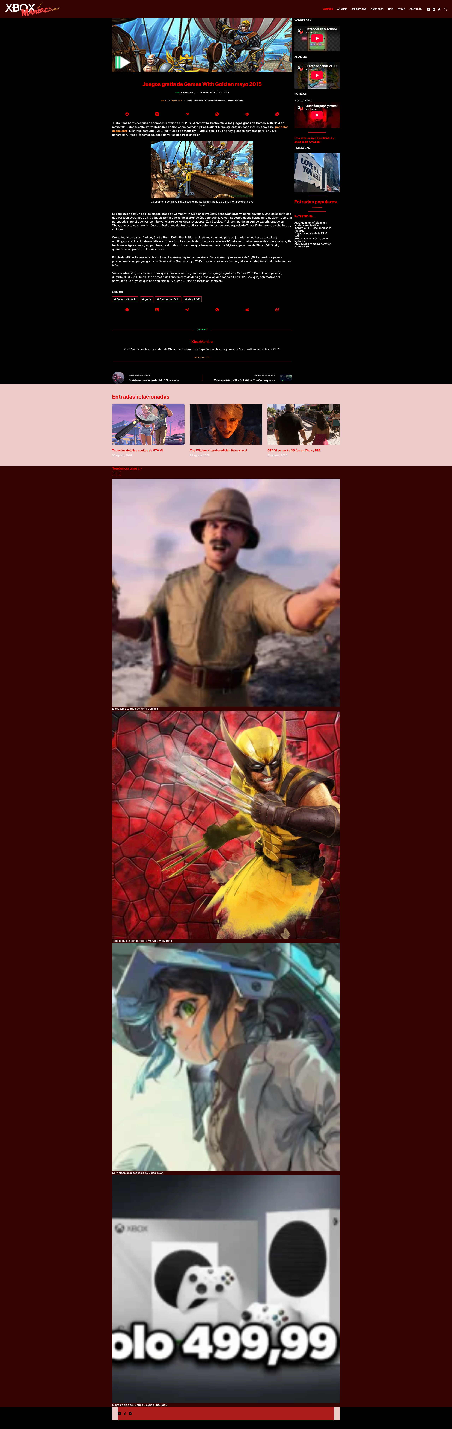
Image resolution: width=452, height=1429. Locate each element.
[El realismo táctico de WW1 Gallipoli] (226, 593)
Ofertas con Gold (168, 299)
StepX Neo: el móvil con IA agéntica (311, 240)
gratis (146, 299)
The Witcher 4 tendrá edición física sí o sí (218, 450)
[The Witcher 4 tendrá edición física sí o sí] (226, 424)
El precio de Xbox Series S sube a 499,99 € (139, 1405)
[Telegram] (187, 114)
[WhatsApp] (217, 114)
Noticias (328, 9)
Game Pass (377, 9)
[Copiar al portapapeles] (277, 114)
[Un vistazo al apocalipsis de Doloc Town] (226, 1057)
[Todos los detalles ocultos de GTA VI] (148, 424)
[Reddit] (247, 114)
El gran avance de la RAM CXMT (310, 235)
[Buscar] (445, 9)
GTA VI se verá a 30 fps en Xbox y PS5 (293, 450)
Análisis (342, 9)
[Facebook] (127, 114)
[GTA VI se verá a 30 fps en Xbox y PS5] (303, 424)
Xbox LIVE (192, 299)
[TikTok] (439, 9)
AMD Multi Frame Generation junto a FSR (312, 245)
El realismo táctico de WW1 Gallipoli (135, 708)
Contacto (415, 9)
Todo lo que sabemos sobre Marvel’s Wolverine (142, 940)
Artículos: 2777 (202, 357)
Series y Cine (359, 9)
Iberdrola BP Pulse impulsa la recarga (312, 229)
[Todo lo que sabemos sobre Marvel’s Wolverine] (226, 825)
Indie (390, 9)
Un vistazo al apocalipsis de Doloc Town (137, 1172)
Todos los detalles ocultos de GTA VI (137, 450)
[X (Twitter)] (428, 9)
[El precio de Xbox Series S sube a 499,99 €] (226, 1289)
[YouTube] (434, 9)
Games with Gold (125, 299)
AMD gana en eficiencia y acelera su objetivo (310, 224)
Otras (401, 9)
